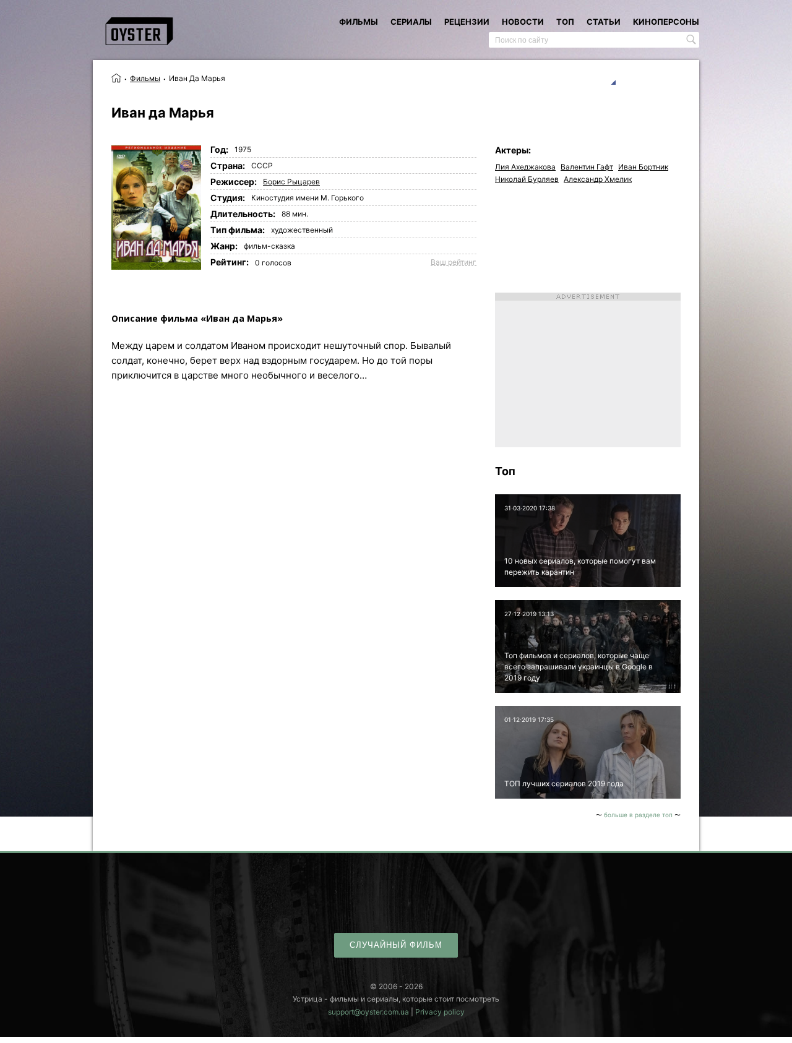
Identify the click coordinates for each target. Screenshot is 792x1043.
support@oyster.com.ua (368, 1011)
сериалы (411, 22)
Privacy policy (440, 1011)
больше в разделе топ (638, 814)
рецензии (466, 22)
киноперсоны (666, 22)
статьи (604, 22)
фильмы (358, 22)
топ (565, 22)
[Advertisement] (588, 370)
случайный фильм (396, 945)
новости (523, 22)
